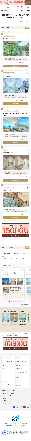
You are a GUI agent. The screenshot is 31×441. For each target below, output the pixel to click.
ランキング (21, 333)
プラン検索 (27, 10)
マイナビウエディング (6, 333)
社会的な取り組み (24, 423)
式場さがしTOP (4, 10)
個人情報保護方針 (9, 425)
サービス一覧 (11, 423)
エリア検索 (13, 10)
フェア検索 (20, 10)
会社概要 (5, 423)
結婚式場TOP (15, 333)
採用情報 (23, 425)
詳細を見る (15, 66)
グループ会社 (17, 425)
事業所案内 (17, 423)
